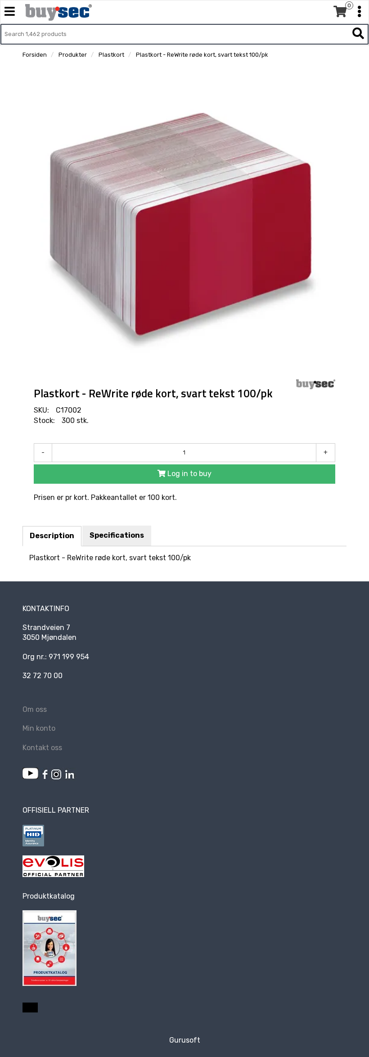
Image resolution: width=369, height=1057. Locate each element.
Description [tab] (52, 535)
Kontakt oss (42, 747)
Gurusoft (184, 1040)
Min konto (38, 728)
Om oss (34, 709)
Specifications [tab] (117, 535)
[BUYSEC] (315, 384)
